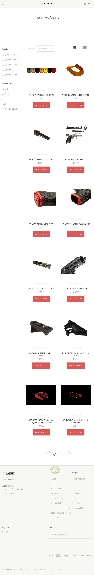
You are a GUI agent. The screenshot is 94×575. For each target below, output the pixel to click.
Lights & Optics (57, 498)
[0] (89, 4)
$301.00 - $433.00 (12, 65)
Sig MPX (5, 89)
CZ (3, 99)
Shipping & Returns (78, 508)
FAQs (73, 488)
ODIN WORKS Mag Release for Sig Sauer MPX (76, 421)
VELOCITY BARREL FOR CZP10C (41, 159)
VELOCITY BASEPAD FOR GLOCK (41, 224)
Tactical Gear (56, 488)
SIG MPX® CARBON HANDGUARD (76, 289)
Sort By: (31, 48)
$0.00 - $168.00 (11, 55)
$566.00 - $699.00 (12, 75)
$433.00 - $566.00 (12, 70)
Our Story (75, 493)
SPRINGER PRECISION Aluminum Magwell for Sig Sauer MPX (41, 421)
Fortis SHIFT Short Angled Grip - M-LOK (76, 354)
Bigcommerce (21, 569)
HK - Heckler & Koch (9, 109)
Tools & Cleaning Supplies (61, 513)
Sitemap (57, 569)
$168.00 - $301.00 (12, 60)
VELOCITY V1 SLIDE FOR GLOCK (41, 289)
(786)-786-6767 (8, 494)
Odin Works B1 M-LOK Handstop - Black (41, 354)
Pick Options (41, 105)
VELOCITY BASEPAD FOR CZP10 (41, 95)
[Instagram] (7, 533)
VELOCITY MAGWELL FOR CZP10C (75, 95)
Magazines (55, 479)
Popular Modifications (59, 503)
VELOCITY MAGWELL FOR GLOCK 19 (76, 224)
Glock (4, 104)
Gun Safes (55, 518)
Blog (73, 498)
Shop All (54, 484)
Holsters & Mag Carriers (60, 508)
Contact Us (75, 503)
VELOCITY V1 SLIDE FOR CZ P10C (75, 159)
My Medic (5, 94)
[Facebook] (2, 533)
